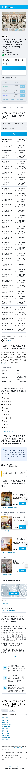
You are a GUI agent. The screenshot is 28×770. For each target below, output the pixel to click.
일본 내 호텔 (5, 728)
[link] (10, 507)
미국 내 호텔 (5, 731)
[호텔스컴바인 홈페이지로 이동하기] (10, 7)
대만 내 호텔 (5, 720)
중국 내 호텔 (5, 722)
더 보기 (3, 364)
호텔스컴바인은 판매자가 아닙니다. (12, 752)
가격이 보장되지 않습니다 (17, 747)
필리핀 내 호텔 (5, 733)
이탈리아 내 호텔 (6, 737)
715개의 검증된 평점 (13, 55)
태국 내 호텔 (5, 739)
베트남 (9, 766)
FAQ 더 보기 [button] (14, 656)
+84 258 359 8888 (7, 52)
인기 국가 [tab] (4, 710)
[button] (2, 7)
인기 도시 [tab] (12, 710)
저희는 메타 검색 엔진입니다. (10, 755)
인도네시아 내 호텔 (6, 724)
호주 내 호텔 (5, 718)
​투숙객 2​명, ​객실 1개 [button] (8, 64)
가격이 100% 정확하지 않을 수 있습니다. (12, 758)
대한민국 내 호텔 (6, 726)
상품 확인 (22, 503)
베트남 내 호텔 (5, 735)
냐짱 (17, 766)
